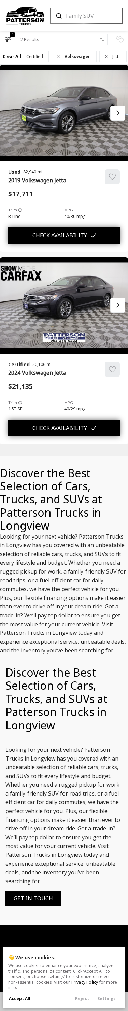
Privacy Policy (84, 982)
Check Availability (59, 235)
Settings (106, 998)
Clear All (12, 56)
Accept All (19, 998)
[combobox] (86, 15)
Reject (82, 998)
